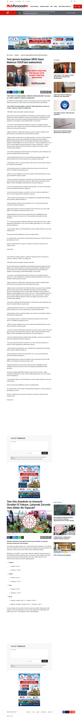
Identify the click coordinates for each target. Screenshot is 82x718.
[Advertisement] (41, 25)
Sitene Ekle (28, 1)
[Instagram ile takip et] (70, 712)
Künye (33, 712)
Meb (51, 6)
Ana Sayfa (10, 55)
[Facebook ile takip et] (64, 712)
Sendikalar (16, 55)
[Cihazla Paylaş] (22, 92)
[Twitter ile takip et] (67, 712)
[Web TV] (71, 1)
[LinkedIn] (16, 92)
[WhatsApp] (19, 92)
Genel (55, 6)
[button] (44, 92)
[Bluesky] (14, 92)
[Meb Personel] (17, 6)
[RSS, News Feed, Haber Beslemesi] (73, 712)
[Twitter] (11, 92)
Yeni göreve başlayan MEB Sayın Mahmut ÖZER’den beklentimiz (34, 55)
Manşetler (11, 1)
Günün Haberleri (18, 1)
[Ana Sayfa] (7, 1)
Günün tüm (70, 12)
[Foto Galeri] (74, 1)
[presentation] (11, 13)
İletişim (37, 712)
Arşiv (23, 1)
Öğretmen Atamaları (65, 6)
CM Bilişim (11, 716)
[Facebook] (8, 92)
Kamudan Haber (44, 6)
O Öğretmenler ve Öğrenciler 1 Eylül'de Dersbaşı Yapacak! (36, 12)
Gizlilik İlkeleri (43, 712)
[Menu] (75, 6)
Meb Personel (34, 6)
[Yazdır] (41, 92)
